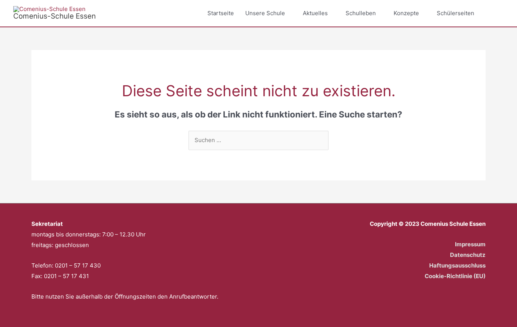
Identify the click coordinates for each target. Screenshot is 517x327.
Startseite (220, 13)
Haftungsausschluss (457, 265)
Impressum (470, 244)
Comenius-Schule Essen (54, 16)
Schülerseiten (455, 13)
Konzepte (406, 13)
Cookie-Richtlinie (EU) (455, 276)
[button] (495, 13)
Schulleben (361, 13)
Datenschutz (468, 254)
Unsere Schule (265, 13)
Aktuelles (315, 13)
